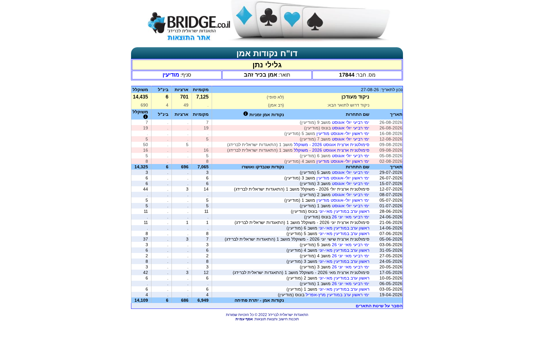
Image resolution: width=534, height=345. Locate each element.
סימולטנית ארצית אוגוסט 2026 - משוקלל (331, 144)
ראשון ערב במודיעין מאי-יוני (344, 211)
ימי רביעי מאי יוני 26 (350, 216)
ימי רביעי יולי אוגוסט (350, 122)
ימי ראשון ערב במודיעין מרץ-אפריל (337, 294)
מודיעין (171, 75)
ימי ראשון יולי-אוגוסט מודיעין (342, 133)
